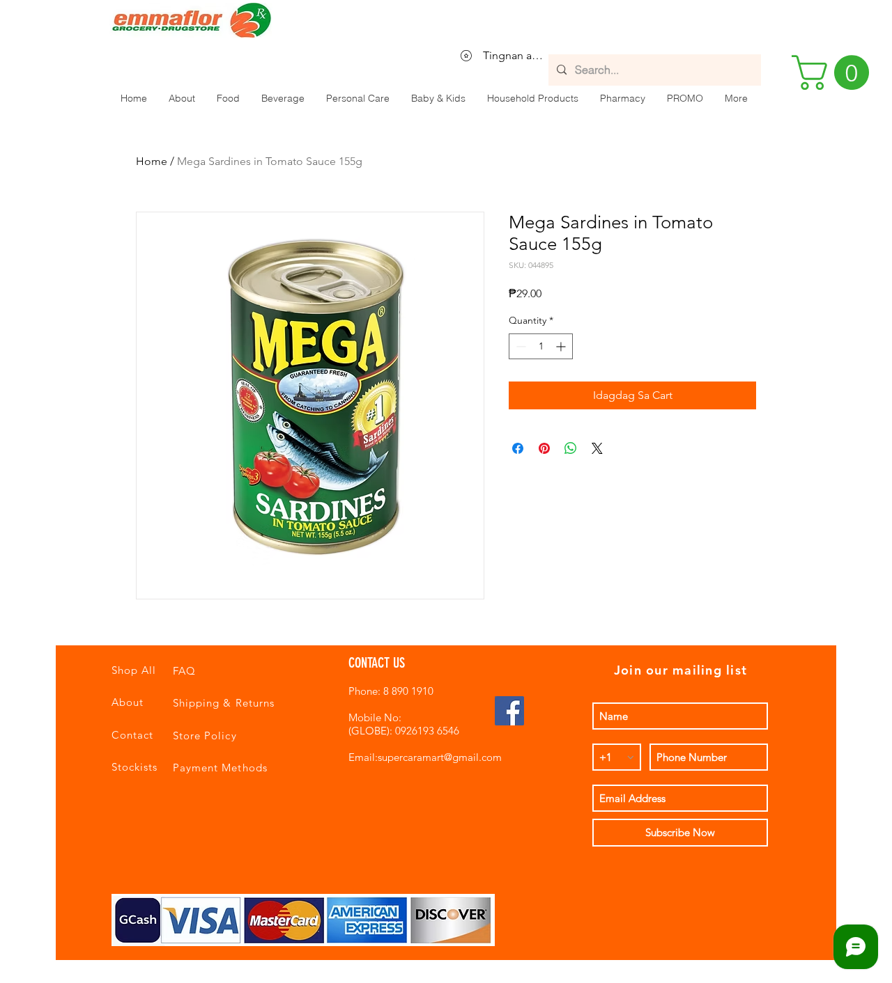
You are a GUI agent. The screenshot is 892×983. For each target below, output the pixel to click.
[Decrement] (519, 346)
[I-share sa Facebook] (517, 448)
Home (151, 161)
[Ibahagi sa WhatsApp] (570, 448)
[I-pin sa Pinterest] (544, 448)
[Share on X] (597, 448)
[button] (228, 98)
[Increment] (562, 346)
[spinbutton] (540, 346)
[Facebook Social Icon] (509, 710)
